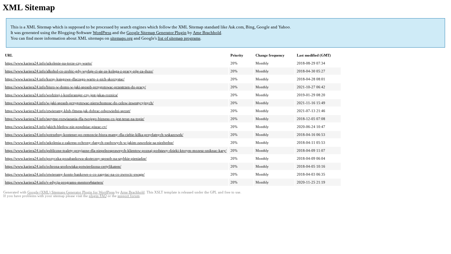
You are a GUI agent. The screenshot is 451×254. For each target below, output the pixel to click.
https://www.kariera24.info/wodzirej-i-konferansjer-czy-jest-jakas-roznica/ (61, 95)
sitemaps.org (121, 38)
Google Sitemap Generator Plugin (156, 32)
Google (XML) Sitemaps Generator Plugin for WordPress (71, 192)
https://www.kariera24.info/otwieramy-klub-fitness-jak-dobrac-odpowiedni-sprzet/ (67, 111)
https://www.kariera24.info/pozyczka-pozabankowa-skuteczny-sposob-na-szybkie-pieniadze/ (76, 158)
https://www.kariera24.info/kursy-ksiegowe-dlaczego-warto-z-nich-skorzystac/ (64, 79)
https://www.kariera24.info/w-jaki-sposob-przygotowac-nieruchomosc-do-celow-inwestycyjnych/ (79, 103)
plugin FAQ (98, 196)
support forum (129, 196)
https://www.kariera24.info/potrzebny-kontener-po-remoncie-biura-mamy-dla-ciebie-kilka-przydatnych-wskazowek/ (94, 135)
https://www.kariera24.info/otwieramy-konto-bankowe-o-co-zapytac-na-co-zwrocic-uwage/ (75, 174)
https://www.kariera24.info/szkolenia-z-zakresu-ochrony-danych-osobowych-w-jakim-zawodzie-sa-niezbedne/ (89, 143)
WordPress (102, 32)
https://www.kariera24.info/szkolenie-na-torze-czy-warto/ (48, 63)
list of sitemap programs (179, 38)
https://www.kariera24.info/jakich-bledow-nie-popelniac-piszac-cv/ (56, 127)
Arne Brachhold (207, 32)
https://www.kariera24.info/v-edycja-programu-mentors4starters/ (54, 182)
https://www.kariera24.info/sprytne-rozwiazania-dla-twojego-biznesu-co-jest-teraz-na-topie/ (74, 119)
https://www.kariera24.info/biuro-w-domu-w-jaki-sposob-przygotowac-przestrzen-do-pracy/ (75, 87)
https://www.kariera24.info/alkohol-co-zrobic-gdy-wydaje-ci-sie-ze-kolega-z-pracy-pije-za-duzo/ (79, 71)
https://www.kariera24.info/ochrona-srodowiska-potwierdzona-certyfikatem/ (63, 166)
